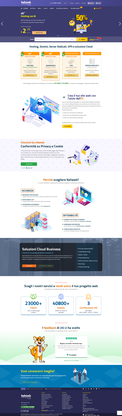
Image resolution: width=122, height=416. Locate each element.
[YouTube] (92, 389)
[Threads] (100, 389)
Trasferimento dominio (46, 395)
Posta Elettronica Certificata (47, 405)
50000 (59, 303)
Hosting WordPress (66, 398)
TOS (29, 415)
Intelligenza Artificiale (66, 408)
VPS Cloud (43, 400)
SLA (83, 404)
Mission (84, 395)
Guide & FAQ (85, 397)
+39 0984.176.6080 (56, 3)
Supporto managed (45, 407)
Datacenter (85, 394)
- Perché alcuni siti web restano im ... (35, 388)
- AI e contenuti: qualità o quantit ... (53, 388)
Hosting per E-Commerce (67, 405)
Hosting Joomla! (65, 401)
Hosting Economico (66, 395)
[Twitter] (86, 389)
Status (42, 408)
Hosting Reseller (65, 404)
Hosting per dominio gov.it (67, 407)
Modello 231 (85, 411)
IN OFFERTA (99, 38)
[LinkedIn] (89, 389)
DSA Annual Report (42, 415)
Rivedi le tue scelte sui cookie (52, 415)
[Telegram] (97, 389)
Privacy (22, 415)
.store (91, 39)
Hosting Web (64, 394)
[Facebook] (84, 389)
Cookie (25, 415)
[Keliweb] (26, 396)
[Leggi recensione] (71, 353)
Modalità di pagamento (87, 400)
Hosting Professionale (66, 397)
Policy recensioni (34, 415)
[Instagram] (94, 389)
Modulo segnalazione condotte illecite (90, 409)
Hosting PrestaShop (66, 400)
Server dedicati (44, 401)
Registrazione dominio (46, 394)
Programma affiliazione (87, 402)
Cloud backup (44, 402)
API (83, 407)
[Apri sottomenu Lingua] (67, 3)
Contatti (84, 405)
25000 (32, 303)
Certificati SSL (44, 404)
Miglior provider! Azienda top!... (71, 344)
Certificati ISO (85, 401)
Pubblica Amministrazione (46, 397)
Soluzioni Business (45, 398)
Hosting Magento (65, 402)
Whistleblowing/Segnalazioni (89, 408)
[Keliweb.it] (26, 3)
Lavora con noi (86, 398)
